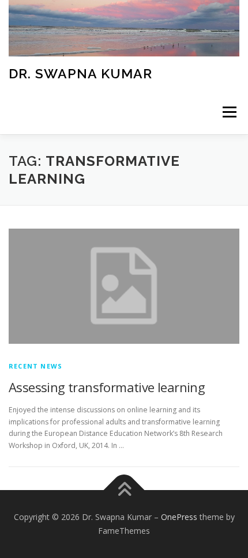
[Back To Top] (124, 490)
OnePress (179, 516)
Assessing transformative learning (107, 387)
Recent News (35, 366)
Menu (228, 112)
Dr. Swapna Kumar (80, 73)
